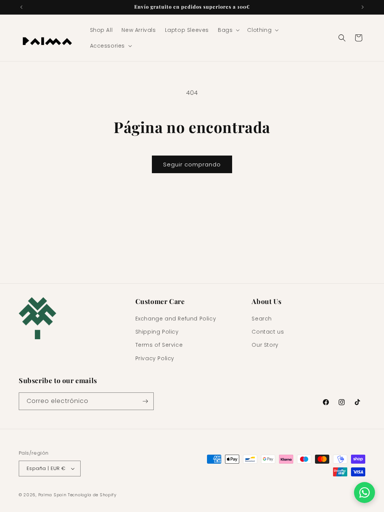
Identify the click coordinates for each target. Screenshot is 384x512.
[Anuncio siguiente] (362, 7)
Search (262, 318)
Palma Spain (52, 495)
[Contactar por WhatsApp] (364, 492)
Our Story (265, 345)
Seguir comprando (192, 164)
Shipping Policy (157, 331)
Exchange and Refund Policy (175, 318)
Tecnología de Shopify (92, 495)
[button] (228, 30)
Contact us (268, 331)
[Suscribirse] (145, 401)
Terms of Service (159, 345)
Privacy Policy (154, 358)
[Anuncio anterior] (21, 7)
